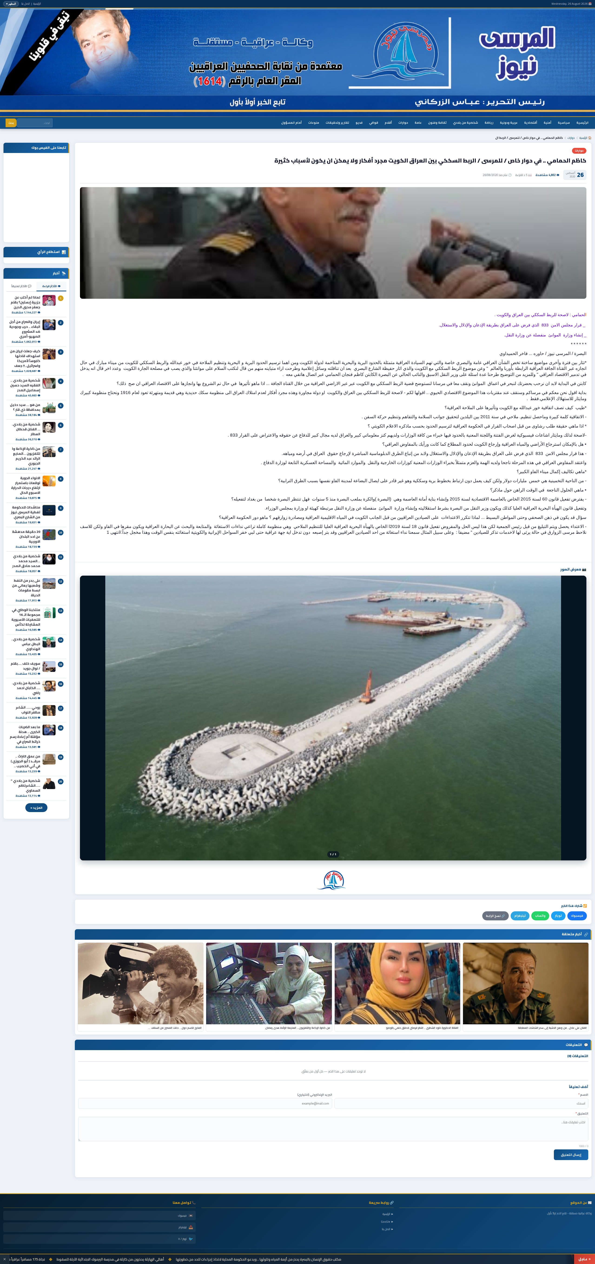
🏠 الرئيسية (585, 137)
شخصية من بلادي (465, 122)
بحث (11, 123)
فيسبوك (577, 915)
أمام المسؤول (291, 122)
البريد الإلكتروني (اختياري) (314, 1094)
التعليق (581, 1113)
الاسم (583, 1094)
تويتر (558, 915)
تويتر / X (185, 1238)
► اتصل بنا (388, 1229)
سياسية (564, 122)
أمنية (547, 122)
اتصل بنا (25, 3)
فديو (359, 122)
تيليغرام (520, 915)
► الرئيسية (388, 1214)
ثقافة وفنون (437, 122)
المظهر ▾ (11, 3)
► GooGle (387, 1221)
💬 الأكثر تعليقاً (21, 286)
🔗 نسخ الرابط (495, 916)
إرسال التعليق (571, 1155)
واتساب (540, 915)
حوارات (403, 122)
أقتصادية (530, 122)
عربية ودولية (509, 122)
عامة (418, 122)
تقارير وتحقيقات (337, 122)
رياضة (489, 122)
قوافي (373, 122)
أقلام (388, 122)
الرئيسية (37, 3)
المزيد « (36, 807)
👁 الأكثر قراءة (51, 286)
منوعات (313, 122)
